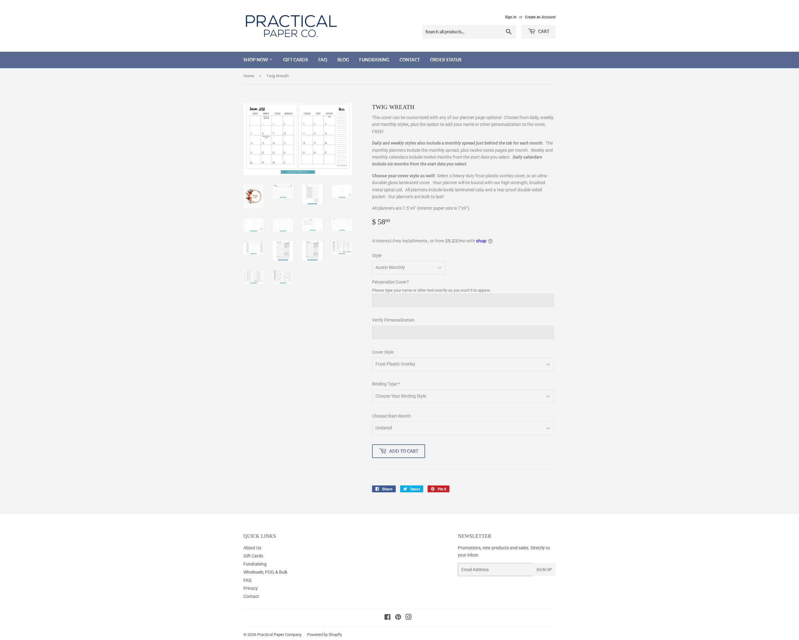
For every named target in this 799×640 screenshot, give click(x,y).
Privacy (250, 588)
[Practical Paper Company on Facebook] (387, 617)
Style (376, 255)
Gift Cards (295, 59)
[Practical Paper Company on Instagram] (408, 617)
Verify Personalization (393, 320)
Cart (543, 31)
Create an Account (540, 17)
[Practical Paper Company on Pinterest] (398, 617)
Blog (343, 59)
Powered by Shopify (324, 634)
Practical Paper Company (279, 634)
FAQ (322, 59)
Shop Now (256, 59)
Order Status (446, 59)
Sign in (511, 17)
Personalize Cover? (390, 281)
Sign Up (544, 569)
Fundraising (374, 59)
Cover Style (383, 352)
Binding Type (384, 383)
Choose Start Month (391, 415)
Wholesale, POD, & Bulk (265, 572)
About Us (252, 547)
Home (248, 76)
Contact (410, 59)
